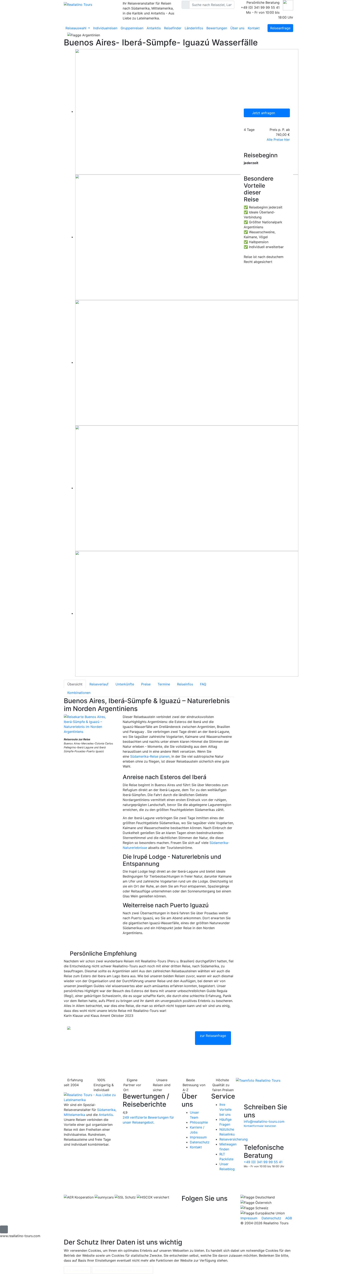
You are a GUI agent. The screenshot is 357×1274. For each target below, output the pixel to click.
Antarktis (154, 28)
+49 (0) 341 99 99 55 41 (263, 1162)
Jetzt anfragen (264, 113)
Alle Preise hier (278, 139)
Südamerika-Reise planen (150, 756)
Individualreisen (105, 28)
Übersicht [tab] (74, 684)
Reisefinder (172, 28)
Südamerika (106, 1110)
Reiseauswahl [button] (76, 28)
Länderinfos (194, 28)
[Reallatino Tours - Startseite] (90, 4)
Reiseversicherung (233, 1139)
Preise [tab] (146, 684)
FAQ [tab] (203, 684)
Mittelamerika (74, 1115)
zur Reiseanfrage (213, 1036)
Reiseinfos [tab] (185, 684)
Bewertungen (216, 28)
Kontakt (254, 28)
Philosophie (199, 1122)
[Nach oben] (4, 1229)
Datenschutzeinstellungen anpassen (122, 1270)
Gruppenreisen (132, 28)
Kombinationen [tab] (78, 693)
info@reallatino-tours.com (264, 1121)
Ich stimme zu (77, 1270)
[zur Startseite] (90, 1097)
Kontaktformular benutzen (260, 1125)
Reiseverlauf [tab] (98, 684)
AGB (288, 1218)
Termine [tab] (164, 684)
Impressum (198, 1137)
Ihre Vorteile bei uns (225, 1109)
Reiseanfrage (280, 28)
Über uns (237, 28)
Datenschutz (199, 1142)
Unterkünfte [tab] (124, 684)
